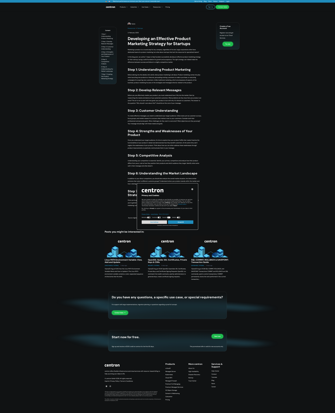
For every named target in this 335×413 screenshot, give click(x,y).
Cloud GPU (168, 378)
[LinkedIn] (106, 386)
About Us (191, 368)
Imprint (107, 381)
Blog (212, 380)
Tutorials (214, 377)
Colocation (168, 396)
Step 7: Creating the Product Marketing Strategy (107, 76)
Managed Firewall (171, 381)
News (213, 383)
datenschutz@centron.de (119, 395)
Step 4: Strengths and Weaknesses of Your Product (107, 54)
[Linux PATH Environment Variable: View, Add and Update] (124, 246)
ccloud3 (168, 368)
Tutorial (116, 265)
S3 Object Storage (171, 390)
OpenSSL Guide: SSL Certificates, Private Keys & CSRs (167, 261)
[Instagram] (110, 386)
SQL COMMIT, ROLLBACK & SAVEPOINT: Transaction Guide (210, 261)
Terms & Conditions (126, 381)
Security (150, 265)
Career (213, 387)
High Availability (193, 371)
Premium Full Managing (172, 384)
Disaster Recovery (194, 374)
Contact (214, 374)
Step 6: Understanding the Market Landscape (107, 69)
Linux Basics (109, 265)
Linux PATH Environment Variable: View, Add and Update (123, 261)
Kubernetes (169, 374)
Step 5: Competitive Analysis (105, 62)
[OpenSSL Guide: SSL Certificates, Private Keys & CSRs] (167, 246)
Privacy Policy (114, 381)
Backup (190, 378)
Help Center (215, 371)
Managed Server (170, 371)
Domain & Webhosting (172, 393)
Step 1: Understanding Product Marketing (107, 36)
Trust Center (192, 381)
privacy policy (148, 395)
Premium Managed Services (174, 387)
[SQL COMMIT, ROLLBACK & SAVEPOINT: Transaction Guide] (210, 246)
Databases (194, 265)
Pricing (167, 400)
